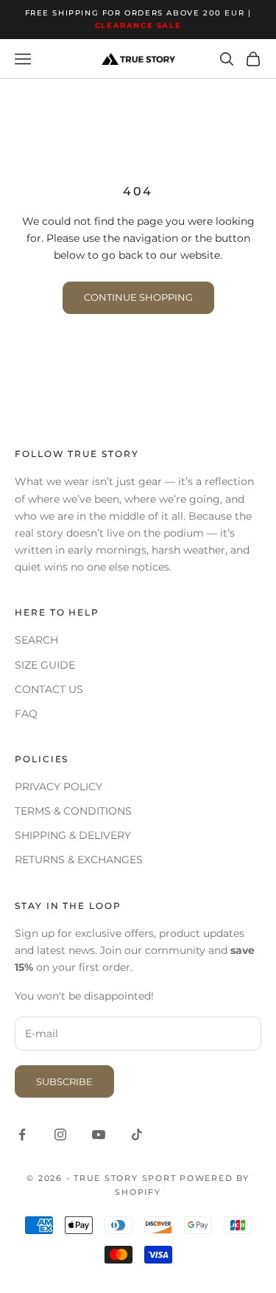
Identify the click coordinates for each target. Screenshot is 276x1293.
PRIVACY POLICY (58, 786)
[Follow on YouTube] (98, 1134)
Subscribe (64, 1081)
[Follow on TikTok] (137, 1134)
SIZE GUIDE (45, 665)
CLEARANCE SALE (138, 25)
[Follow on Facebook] (22, 1134)
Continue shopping (138, 297)
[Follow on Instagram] (60, 1134)
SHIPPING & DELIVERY (73, 835)
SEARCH (36, 639)
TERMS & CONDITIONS (73, 811)
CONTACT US (49, 689)
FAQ (26, 713)
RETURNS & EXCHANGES (79, 859)
